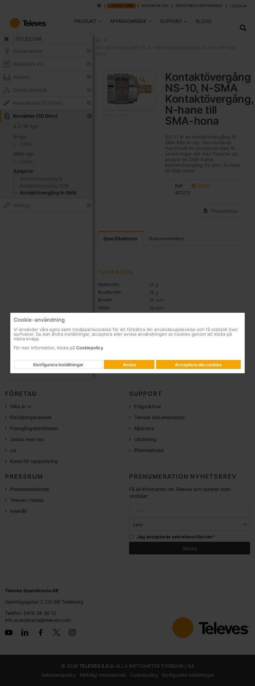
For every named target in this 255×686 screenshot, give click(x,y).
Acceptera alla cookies (198, 364)
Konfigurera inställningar (58, 364)
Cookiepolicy (89, 347)
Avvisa (129, 364)
